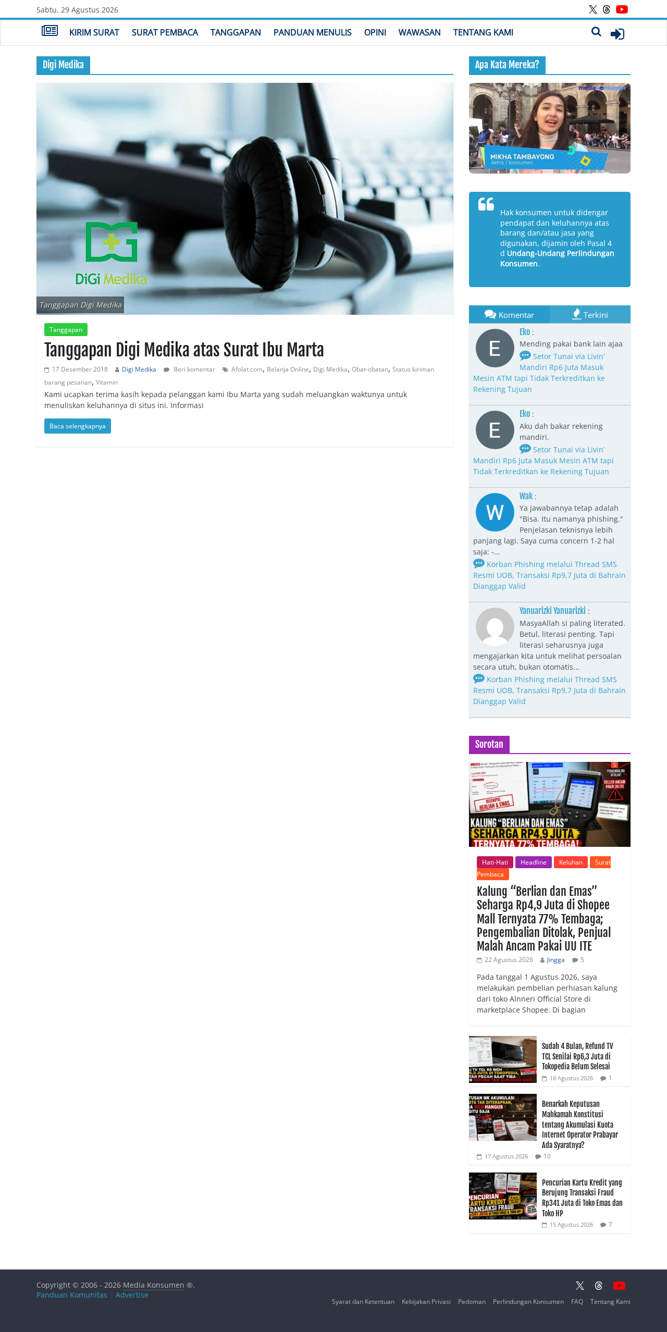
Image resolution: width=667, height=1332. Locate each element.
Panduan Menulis (313, 32)
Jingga (556, 959)
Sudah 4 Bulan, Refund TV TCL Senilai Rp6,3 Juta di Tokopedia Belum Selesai (577, 1056)
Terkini (596, 315)
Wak (526, 496)
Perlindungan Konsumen (528, 1301)
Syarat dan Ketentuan (363, 1301)
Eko (525, 332)
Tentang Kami (483, 32)
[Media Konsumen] (49, 32)
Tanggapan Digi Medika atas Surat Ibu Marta (184, 350)
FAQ (577, 1301)
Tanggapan (236, 32)
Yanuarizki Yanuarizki (553, 611)
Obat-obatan (370, 369)
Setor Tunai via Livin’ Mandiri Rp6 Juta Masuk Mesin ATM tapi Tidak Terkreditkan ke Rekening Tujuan (539, 372)
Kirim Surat (94, 32)
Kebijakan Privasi (426, 1301)
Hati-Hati (495, 862)
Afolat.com (247, 369)
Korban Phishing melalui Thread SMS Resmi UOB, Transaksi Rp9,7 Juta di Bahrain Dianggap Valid (549, 575)
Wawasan (420, 32)
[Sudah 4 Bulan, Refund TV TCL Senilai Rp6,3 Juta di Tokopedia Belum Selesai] (503, 1041)
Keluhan (571, 862)
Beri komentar (193, 369)
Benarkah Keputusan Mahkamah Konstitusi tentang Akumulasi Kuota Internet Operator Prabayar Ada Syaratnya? (580, 1124)
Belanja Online (288, 369)
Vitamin (107, 382)
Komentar (516, 315)
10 (547, 1156)
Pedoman (472, 1301)
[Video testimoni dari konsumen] (550, 128)
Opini (375, 32)
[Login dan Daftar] (617, 34)
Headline (534, 862)
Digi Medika (139, 369)
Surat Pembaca (165, 32)
